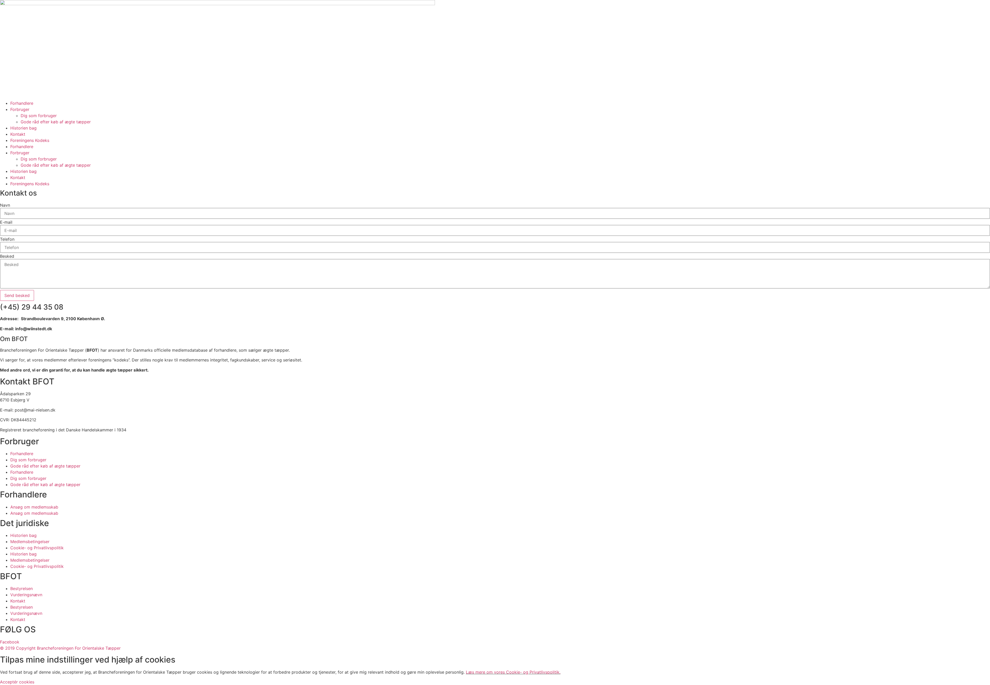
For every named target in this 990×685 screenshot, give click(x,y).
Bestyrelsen (21, 588)
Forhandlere (21, 103)
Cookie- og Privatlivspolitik (37, 547)
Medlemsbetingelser (30, 541)
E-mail (6, 222)
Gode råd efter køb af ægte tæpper (56, 121)
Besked (7, 256)
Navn (5, 205)
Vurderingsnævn (26, 594)
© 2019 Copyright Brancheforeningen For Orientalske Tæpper (60, 648)
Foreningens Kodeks (29, 140)
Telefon (7, 239)
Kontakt (17, 134)
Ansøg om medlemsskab (34, 507)
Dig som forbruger (39, 115)
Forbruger (19, 109)
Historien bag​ (23, 128)
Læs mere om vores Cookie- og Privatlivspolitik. (513, 672)
